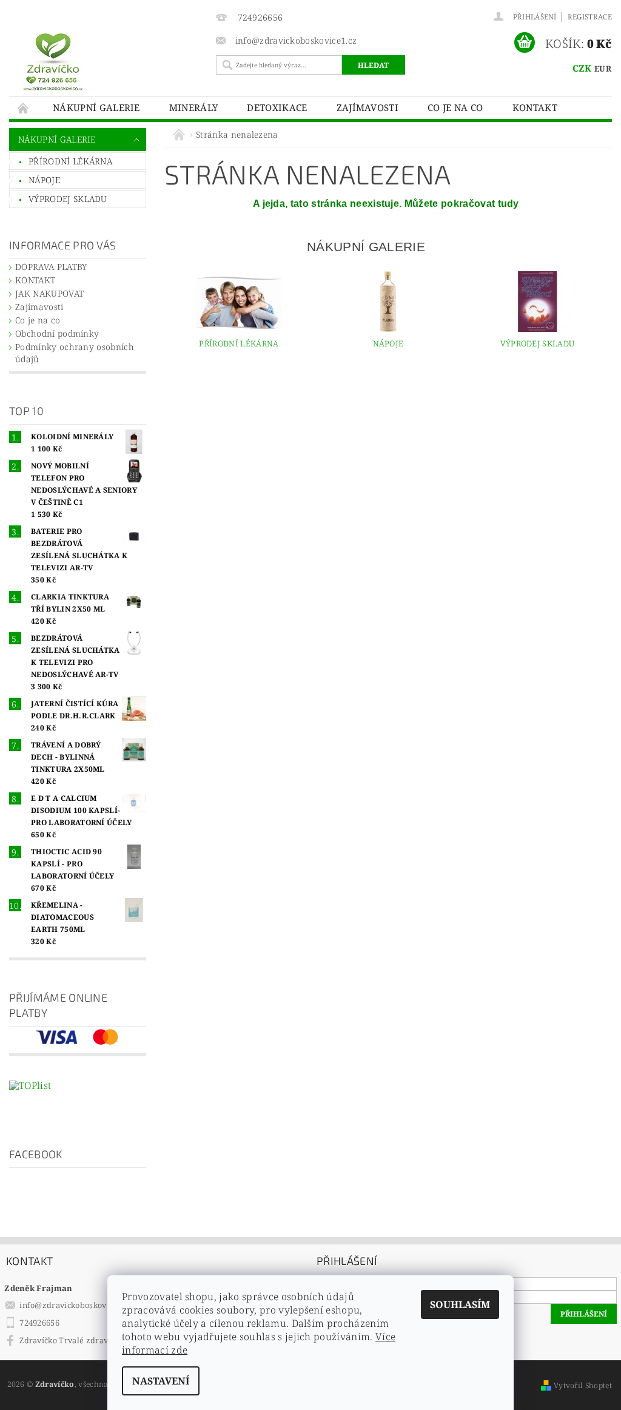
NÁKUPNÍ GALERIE (96, 107)
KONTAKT (534, 107)
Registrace (590, 17)
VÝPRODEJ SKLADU (68, 198)
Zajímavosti (368, 107)
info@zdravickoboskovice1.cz (75, 1305)
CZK (582, 68)
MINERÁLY (193, 107)
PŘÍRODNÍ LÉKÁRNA (70, 161)
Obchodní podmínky (57, 333)
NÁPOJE (44, 180)
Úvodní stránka (23, 107)
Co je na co (455, 107)
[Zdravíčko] (109, 61)
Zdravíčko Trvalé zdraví (64, 1340)
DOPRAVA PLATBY (51, 266)
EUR (602, 68)
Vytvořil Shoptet (583, 1385)
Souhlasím (460, 1304)
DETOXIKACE (277, 107)
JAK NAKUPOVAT (49, 293)
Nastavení (160, 1381)
